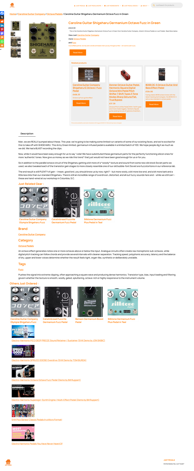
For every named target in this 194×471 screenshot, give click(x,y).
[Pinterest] (2, 29)
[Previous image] (25, 41)
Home (13, 14)
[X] (2, 17)
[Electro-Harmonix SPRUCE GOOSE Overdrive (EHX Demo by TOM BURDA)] (23, 352)
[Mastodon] (2, 33)
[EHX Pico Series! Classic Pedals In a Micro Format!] (23, 411)
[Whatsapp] (2, 41)
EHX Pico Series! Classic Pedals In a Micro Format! (37, 419)
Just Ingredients (112, 6)
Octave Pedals (54, 14)
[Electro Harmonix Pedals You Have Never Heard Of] (23, 433)
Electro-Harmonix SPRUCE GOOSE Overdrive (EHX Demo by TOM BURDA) (49, 360)
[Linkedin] (2, 25)
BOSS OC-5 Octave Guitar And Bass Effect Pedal (162, 86)
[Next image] (60, 41)
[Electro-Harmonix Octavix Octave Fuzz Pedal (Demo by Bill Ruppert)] (23, 371)
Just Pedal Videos (131, 6)
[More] (2, 45)
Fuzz (74, 42)
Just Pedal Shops (94, 6)
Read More (77, 52)
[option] (13, 34)
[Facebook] (2, 13)
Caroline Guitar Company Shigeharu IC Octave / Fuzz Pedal (87, 87)
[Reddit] (2, 21)
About (145, 6)
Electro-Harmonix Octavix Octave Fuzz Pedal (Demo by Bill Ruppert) (46, 380)
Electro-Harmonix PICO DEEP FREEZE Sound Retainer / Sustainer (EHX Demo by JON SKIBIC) (58, 340)
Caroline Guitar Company (31, 14)
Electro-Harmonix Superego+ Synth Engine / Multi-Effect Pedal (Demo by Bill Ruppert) (55, 399)
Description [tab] (27, 133)
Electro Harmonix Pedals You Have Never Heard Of (37, 443)
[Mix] (2, 37)
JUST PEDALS (169, 460)
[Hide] (1, 49)
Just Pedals (80, 6)
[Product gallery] (42, 41)
